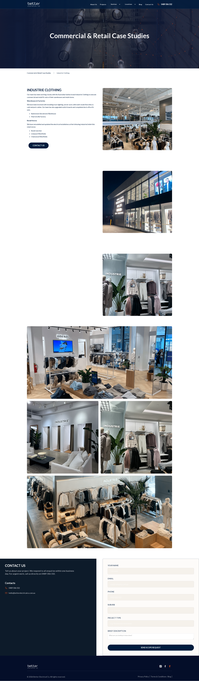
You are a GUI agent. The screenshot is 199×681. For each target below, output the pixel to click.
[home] (34, 4)
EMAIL (110, 578)
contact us (38, 145)
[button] (129, 4)
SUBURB (111, 605)
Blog (140, 4)
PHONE (111, 591)
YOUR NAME (113, 565)
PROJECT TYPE (114, 618)
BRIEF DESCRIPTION (117, 631)
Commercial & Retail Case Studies (39, 73)
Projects (103, 4)
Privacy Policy (143, 676)
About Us (93, 4)
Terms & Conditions (159, 676)
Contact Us (149, 4)
